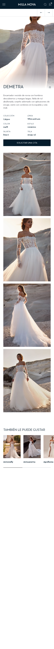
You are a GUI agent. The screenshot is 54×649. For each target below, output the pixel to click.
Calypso (6, 119)
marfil (5, 127)
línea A (6, 135)
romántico (32, 127)
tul (35, 135)
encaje (30, 135)
